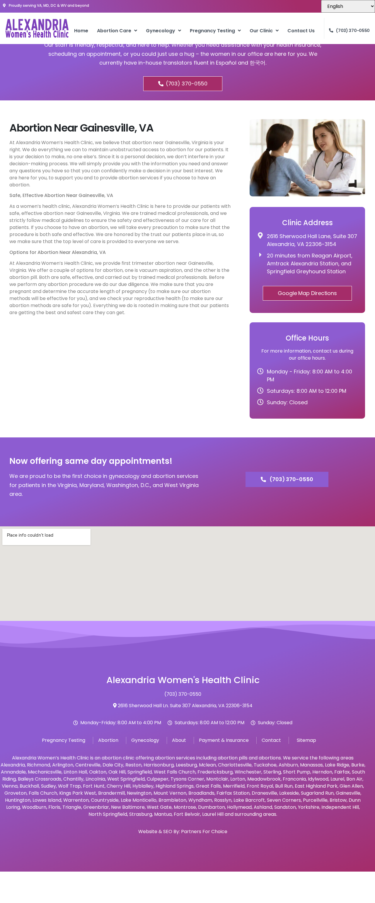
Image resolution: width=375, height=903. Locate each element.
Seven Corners (284, 800)
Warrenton (76, 800)
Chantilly (73, 779)
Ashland (263, 807)
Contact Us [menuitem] (301, 30)
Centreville (87, 765)
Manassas (311, 765)
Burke (357, 765)
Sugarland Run (317, 793)
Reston (133, 765)
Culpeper (157, 779)
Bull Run (284, 786)
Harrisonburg (159, 765)
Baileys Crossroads (39, 779)
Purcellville (315, 800)
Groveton (15, 793)
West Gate (159, 807)
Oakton (97, 772)
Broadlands (201, 793)
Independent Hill (340, 807)
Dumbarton (211, 807)
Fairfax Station (233, 793)
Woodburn (34, 807)
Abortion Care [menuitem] (114, 30)
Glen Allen (351, 786)
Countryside (105, 800)
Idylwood (318, 779)
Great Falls (208, 786)
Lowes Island (47, 800)
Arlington (62, 765)
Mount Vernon (170, 793)
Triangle (71, 807)
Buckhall (29, 786)
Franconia (294, 779)
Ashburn (288, 765)
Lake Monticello (138, 800)
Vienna (10, 786)
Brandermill (111, 793)
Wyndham (200, 800)
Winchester (248, 772)
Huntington (17, 800)
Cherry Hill (118, 786)
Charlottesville (235, 765)
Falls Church (43, 793)
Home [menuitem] (81, 30)
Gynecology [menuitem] (160, 30)
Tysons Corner (187, 779)
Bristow (338, 800)
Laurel (337, 779)
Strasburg (140, 814)
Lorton (237, 779)
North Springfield (107, 814)
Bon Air (354, 779)
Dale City (113, 765)
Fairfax (342, 772)
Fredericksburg (215, 772)
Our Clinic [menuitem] (261, 30)
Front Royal (260, 786)
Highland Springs (175, 786)
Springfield (139, 772)
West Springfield (126, 779)
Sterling (272, 772)
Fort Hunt (94, 786)
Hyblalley (143, 786)
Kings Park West (77, 793)
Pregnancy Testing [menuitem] (212, 30)
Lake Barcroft (249, 800)
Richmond (38, 765)
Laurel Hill (213, 814)
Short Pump (296, 772)
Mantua (163, 814)
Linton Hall (75, 772)
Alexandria (13, 765)
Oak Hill (116, 772)
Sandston (285, 807)
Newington (139, 793)
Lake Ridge (337, 765)
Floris (54, 807)
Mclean (207, 765)
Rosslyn (222, 800)
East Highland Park (316, 786)
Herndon (322, 772)
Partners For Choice (204, 831)
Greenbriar (96, 807)
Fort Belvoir (187, 814)
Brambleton (172, 800)
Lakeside (289, 793)
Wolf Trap (69, 786)
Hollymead (239, 807)
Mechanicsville (45, 772)
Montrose (185, 807)
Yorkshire (308, 807)
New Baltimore (128, 807)
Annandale (13, 772)
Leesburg (186, 765)
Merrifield (234, 786)
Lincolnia (95, 779)
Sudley (48, 786)
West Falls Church (174, 772)
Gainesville (348, 793)
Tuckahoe (265, 765)
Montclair (217, 779)
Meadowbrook (264, 779)
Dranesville (264, 793)
